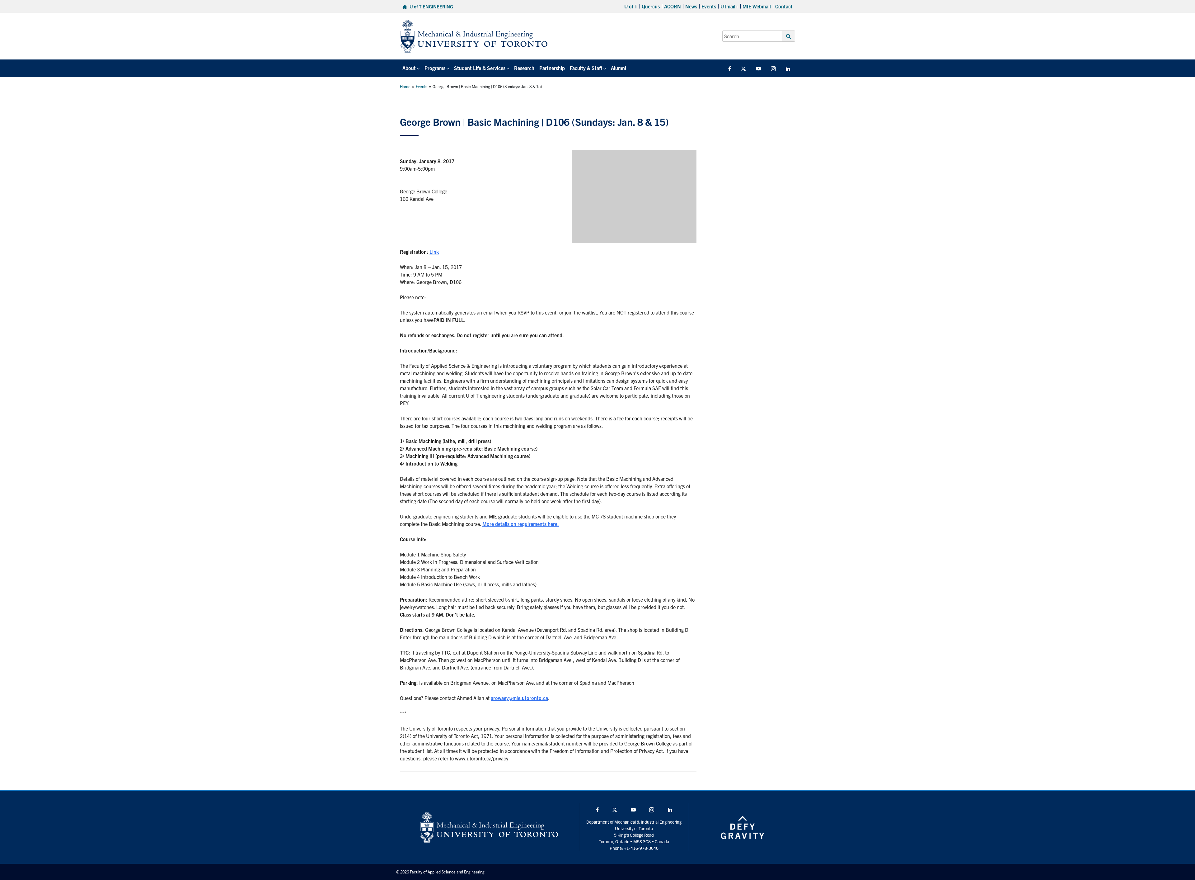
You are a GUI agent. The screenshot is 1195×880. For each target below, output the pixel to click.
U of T (630, 6)
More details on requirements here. (520, 524)
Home (405, 86)
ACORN (672, 6)
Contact (784, 6)
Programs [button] (434, 68)
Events (708, 6)
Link (434, 251)
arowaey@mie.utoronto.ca (519, 698)
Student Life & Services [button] (479, 68)
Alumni (618, 68)
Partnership (552, 68)
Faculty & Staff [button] (586, 68)
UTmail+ (729, 6)
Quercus (651, 6)
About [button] (409, 68)
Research (524, 68)
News (691, 6)
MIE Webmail (757, 6)
